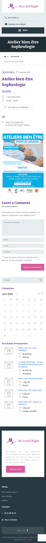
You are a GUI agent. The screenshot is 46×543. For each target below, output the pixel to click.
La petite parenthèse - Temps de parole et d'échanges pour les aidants (30, 364)
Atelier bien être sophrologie (30, 390)
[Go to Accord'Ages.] (5, 56)
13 (23, 317)
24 (5, 329)
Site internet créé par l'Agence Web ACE (21, 537)
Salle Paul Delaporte (14, 122)
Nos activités (7, 496)
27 (5, 305)
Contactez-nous (15, 469)
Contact (5, 500)
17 (5, 323)
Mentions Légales (26, 540)
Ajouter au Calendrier (18, 107)
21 (29, 323)
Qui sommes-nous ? (9, 492)
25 (11, 329)
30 (23, 305)
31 (29, 305)
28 (29, 329)
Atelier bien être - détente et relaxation (29, 403)
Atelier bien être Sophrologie (30, 378)
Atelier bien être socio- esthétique (27, 349)
